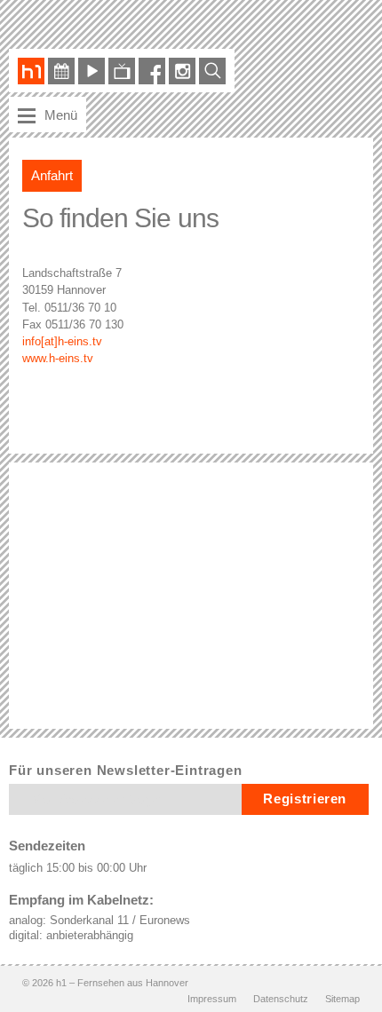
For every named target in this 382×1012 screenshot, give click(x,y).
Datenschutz (280, 998)
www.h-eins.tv (57, 358)
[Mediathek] (91, 72)
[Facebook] (152, 72)
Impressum (211, 998)
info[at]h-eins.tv (62, 341)
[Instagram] (182, 72)
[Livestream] (121, 72)
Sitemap (342, 998)
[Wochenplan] (61, 72)
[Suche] (212, 72)
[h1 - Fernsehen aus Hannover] (31, 72)
